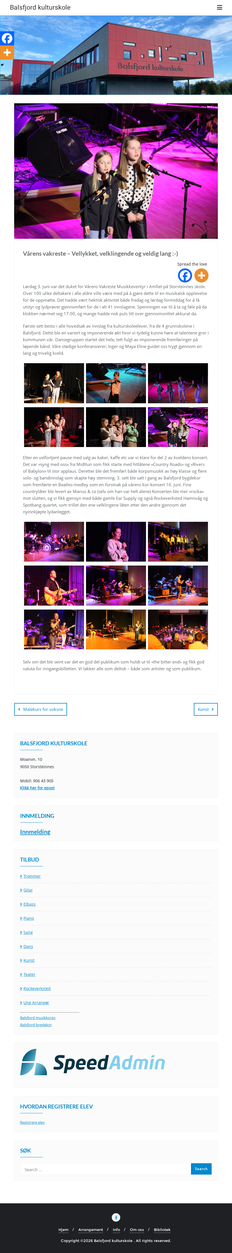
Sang (28, 932)
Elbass (29, 904)
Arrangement (90, 1229)
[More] (201, 275)
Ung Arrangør (36, 1002)
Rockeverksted (37, 988)
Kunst (203, 709)
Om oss (137, 1229)
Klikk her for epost (37, 787)
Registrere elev (32, 1122)
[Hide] (2, 65)
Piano (28, 918)
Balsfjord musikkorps (37, 1017)
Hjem (63, 1229)
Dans (28, 946)
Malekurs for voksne (43, 709)
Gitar (28, 890)
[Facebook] (185, 275)
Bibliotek (162, 1229)
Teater (29, 974)
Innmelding (35, 831)
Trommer (32, 876)
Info (116, 1229)
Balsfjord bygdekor (36, 1024)
